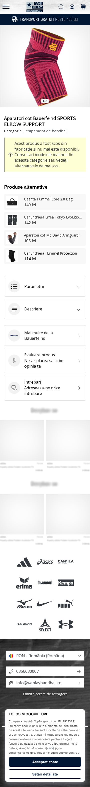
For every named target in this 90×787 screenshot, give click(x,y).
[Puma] (66, 603)
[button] (45, 286)
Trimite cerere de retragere (45, 694)
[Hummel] (44, 582)
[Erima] (24, 582)
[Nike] (44, 603)
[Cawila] (66, 561)
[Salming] (24, 624)
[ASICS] (44, 561)
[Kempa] (66, 582)
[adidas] (24, 561)
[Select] (44, 624)
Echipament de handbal (45, 130)
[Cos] (83, 7)
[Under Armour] (66, 624)
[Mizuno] (24, 603)
